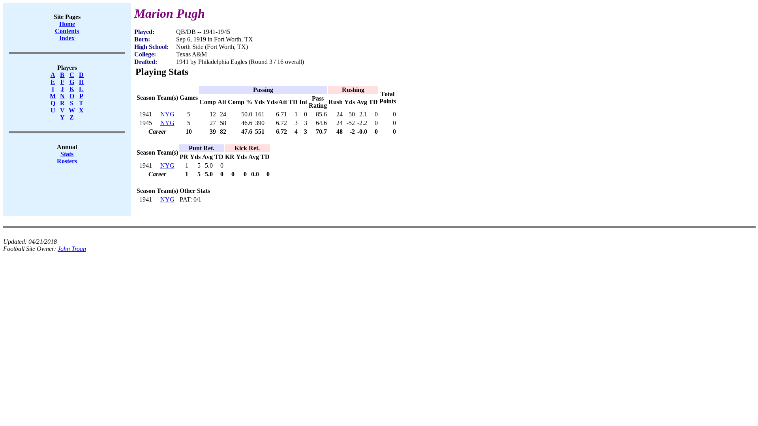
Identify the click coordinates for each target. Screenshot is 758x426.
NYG (167, 114)
